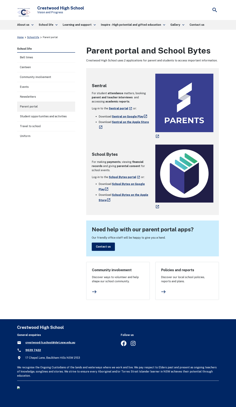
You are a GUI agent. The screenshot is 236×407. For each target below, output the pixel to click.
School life (33, 37)
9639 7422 (33, 350)
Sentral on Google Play (130, 116)
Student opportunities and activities (43, 116)
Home (20, 37)
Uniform (25, 136)
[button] (25, 25)
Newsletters (28, 96)
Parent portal (29, 106)
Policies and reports (177, 270)
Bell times (26, 57)
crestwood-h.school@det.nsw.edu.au (50, 342)
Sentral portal (121, 108)
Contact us (103, 246)
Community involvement (112, 270)
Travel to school (30, 126)
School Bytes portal (124, 177)
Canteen (25, 67)
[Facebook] (123, 345)
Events (24, 87)
